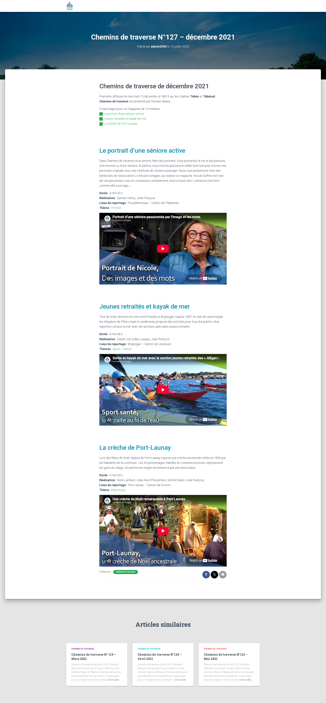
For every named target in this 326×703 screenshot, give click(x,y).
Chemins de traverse (125, 572)
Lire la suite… (113, 679)
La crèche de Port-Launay (120, 123)
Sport (116, 349)
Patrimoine (118, 490)
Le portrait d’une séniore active (123, 113)
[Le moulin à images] (70, 6)
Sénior (127, 349)
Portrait (116, 208)
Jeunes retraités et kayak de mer (125, 118)
